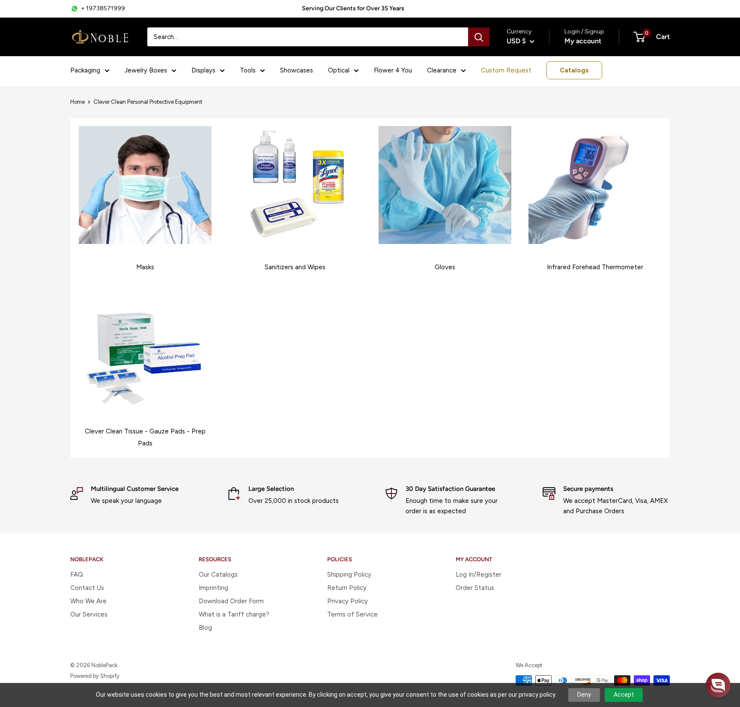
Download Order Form (231, 601)
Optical (338, 70)
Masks (145, 267)
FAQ (76, 574)
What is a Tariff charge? (234, 614)
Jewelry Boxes (146, 70)
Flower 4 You (393, 70)
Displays (203, 70)
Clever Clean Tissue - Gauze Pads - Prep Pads (145, 437)
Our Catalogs (218, 574)
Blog (205, 628)
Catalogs (574, 70)
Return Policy (347, 588)
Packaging (85, 70)
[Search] (478, 36)
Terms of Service (352, 614)
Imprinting (213, 588)
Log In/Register (478, 574)
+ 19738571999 (103, 8)
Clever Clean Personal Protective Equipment (147, 102)
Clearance (442, 70)
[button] (718, 685)
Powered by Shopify (94, 676)
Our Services (88, 614)
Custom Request (506, 70)
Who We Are (88, 601)
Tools (248, 70)
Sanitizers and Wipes (295, 267)
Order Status (475, 588)
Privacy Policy (347, 601)
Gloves (445, 267)
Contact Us (87, 588)
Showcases (296, 70)
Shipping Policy (349, 574)
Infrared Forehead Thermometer (595, 267)
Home (77, 102)
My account (582, 41)
